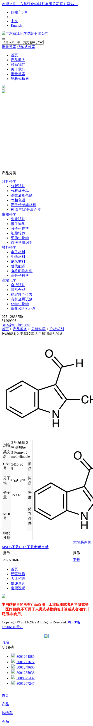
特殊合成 (18, 290)
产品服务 (18, 60)
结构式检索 (26, 47)
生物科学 (9, 214)
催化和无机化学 (23, 308)
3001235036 (25, 673)
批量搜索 (9, 47)
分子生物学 (20, 228)
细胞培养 (18, 233)
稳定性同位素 (22, 294)
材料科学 (9, 247)
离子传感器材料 (23, 205)
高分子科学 (20, 275)
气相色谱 (18, 200)
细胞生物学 (20, 238)
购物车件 (19, 12)
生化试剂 (18, 219)
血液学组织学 (22, 242)
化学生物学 (20, 304)
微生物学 (18, 224)
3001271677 (25, 662)
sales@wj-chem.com (16, 325)
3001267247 (25, 683)
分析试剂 (18, 186)
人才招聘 (18, 579)
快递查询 (18, 583)
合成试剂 (18, 285)
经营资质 (18, 574)
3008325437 (25, 678)
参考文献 (41, 547)
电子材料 (18, 252)
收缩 (5, 642)
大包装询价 (82, 542)
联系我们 (18, 64)
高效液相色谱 (22, 195)
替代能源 (18, 266)
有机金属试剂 (22, 299)
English (16, 25)
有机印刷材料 (22, 271)
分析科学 (9, 181)
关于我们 (18, 69)
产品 (5, 704)
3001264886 (25, 656)
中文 (14, 21)
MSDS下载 (10, 547)
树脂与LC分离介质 (26, 209)
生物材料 (18, 257)
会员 (5, 722)
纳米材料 (18, 261)
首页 (14, 55)
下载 (76, 560)
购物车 (7, 713)
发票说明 (18, 588)
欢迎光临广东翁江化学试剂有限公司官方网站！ (40, 4)
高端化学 (9, 280)
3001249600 (25, 667)
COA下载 (26, 547)
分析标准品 (20, 191)
